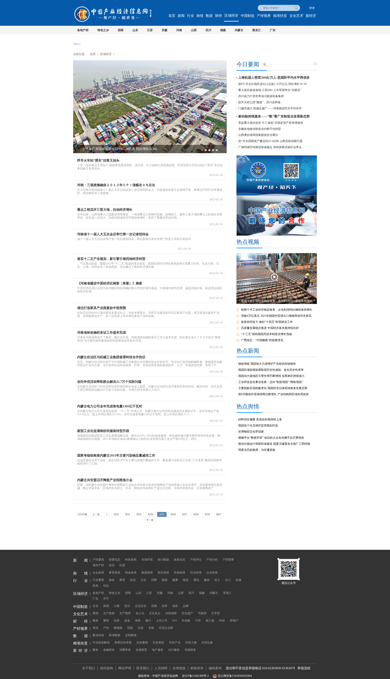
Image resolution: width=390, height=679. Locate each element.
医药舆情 (163, 572)
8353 (139, 514)
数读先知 (98, 635)
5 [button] (217, 150)
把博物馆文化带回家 (251, 431)
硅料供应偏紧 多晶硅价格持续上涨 (260, 419)
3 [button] (209, 150)
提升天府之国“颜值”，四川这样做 (259, 102)
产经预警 (228, 559)
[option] (150, 106)
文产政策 (109, 613)
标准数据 (114, 635)
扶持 (164, 605)
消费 (154, 579)
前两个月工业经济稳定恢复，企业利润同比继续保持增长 (276, 309)
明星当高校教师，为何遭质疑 (256, 449)
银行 (148, 620)
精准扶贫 (280, 16)
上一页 (96, 514)
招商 (121, 30)
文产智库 (125, 613)
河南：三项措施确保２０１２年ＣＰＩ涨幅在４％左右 (116, 185)
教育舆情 (114, 572)
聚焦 (95, 620)
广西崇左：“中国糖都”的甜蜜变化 (262, 340)
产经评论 (196, 559)
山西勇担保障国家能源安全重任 (258, 135)
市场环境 (147, 559)
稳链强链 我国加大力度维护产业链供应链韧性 (267, 363)
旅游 (112, 579)
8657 (218, 514)
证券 (116, 620)
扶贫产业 (174, 642)
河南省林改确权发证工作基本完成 (101, 332)
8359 (207, 514)
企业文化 (140, 605)
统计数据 (163, 559)
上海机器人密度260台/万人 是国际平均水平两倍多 (274, 77)
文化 (143, 579)
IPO (174, 620)
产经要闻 (98, 559)
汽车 (198, 620)
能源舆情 (147, 572)
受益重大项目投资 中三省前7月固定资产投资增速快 (270, 122)
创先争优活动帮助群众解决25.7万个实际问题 (109, 381)
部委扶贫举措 (123, 642)
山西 (194, 30)
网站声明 (124, 668)
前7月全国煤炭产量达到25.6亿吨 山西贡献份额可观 (270, 141)
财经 (218, 16)
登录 (312, 8)
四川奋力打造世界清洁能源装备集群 (261, 96)
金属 (238, 579)
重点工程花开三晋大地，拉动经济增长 (104, 209)
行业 (190, 16)
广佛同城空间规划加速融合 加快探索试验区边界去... (271, 147)
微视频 (118, 627)
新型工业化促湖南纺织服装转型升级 (103, 431)
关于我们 (88, 668)
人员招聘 (160, 668)
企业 (95, 605)
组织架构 (106, 668)
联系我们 (142, 668)
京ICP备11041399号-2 (195, 675)
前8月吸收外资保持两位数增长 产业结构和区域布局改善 (273, 394)
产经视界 (264, 16)
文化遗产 (187, 613)
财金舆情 (130, 572)
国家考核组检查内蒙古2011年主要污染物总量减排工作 (116, 455)
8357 (184, 514)
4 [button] (213, 150)
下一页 (150, 520)
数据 (209, 16)
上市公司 (161, 620)
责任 (127, 605)
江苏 (150, 30)
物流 (185, 579)
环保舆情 (179, 572)
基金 (127, 620)
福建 (223, 30)
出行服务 (174, 649)
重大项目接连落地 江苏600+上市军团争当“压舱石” (269, 90)
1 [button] (202, 150)
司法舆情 (196, 572)
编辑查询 (215, 668)
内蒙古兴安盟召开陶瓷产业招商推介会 (104, 480)
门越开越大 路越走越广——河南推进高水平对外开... (271, 108)
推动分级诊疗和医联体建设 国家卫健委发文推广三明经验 (274, 443)
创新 (175, 605)
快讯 (112, 565)
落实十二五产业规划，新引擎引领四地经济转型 (111, 258)
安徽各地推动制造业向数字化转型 (259, 128)
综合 (106, 585)
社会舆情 (98, 572)
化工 (228, 579)
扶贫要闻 (142, 642)
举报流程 (303, 668)
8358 (196, 514)
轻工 (217, 579)
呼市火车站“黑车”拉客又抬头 (98, 160)
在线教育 (141, 649)
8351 (116, 514)
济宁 (106, 598)
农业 (133, 579)
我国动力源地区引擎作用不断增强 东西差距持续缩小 (271, 375)
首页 (171, 16)
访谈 (140, 627)
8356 (173, 514)
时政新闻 (130, 559)
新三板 (210, 620)
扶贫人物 (191, 642)
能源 (164, 579)
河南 (179, 30)
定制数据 (130, 635)
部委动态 (114, 559)
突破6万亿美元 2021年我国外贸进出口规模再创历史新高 (276, 315)
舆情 (199, 16)
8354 (150, 514)
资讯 (95, 627)
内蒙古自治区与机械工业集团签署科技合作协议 (111, 357)
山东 (135, 30)
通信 (196, 579)
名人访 (140, 613)
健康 (175, 579)
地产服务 (157, 649)
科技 (222, 620)
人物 (116, 605)
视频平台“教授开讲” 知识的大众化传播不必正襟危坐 (271, 437)
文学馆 (215, 613)
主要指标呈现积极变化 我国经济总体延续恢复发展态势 (272, 388)
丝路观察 (171, 613)
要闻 (95, 613)
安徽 (164, 30)
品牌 (185, 605)
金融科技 (109, 649)
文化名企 (154, 613)
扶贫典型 (158, 642)
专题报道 (190, 649)
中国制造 (248, 16)
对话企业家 (166, 627)
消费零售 (125, 649)
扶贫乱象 (207, 642)
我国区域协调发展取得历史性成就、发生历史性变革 (271, 369)
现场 (130, 627)
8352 (127, 514)
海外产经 (98, 565)
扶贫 (122, 565)
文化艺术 (296, 16)
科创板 (186, 620)
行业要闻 (98, 579)
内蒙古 (239, 30)
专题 (151, 627)
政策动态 (179, 559)
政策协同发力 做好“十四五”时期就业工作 (267, 321)
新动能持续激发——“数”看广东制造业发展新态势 (274, 116)
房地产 (234, 620)
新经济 (311, 16)
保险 (138, 620)
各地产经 (83, 30)
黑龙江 (256, 30)
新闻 (181, 16)
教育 (122, 579)
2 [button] (206, 150)
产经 (106, 627)
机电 (95, 585)
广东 (272, 30)
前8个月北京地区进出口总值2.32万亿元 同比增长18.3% (272, 84)
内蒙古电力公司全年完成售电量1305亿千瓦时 (109, 406)
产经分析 (212, 559)
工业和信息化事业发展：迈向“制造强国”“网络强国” (270, 382)
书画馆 (202, 613)
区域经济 (231, 15)
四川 (208, 30)
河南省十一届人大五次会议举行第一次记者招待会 (113, 234)
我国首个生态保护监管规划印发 (258, 425)
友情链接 (178, 668)
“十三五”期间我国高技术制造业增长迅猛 (266, 334)
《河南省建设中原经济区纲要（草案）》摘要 (109, 283)
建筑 (207, 579)
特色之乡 (103, 30)
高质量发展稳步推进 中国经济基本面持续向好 (270, 328)
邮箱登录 (197, 668)
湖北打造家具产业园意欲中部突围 (101, 308)
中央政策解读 (101, 642)
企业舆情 (212, 572)
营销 (154, 605)
